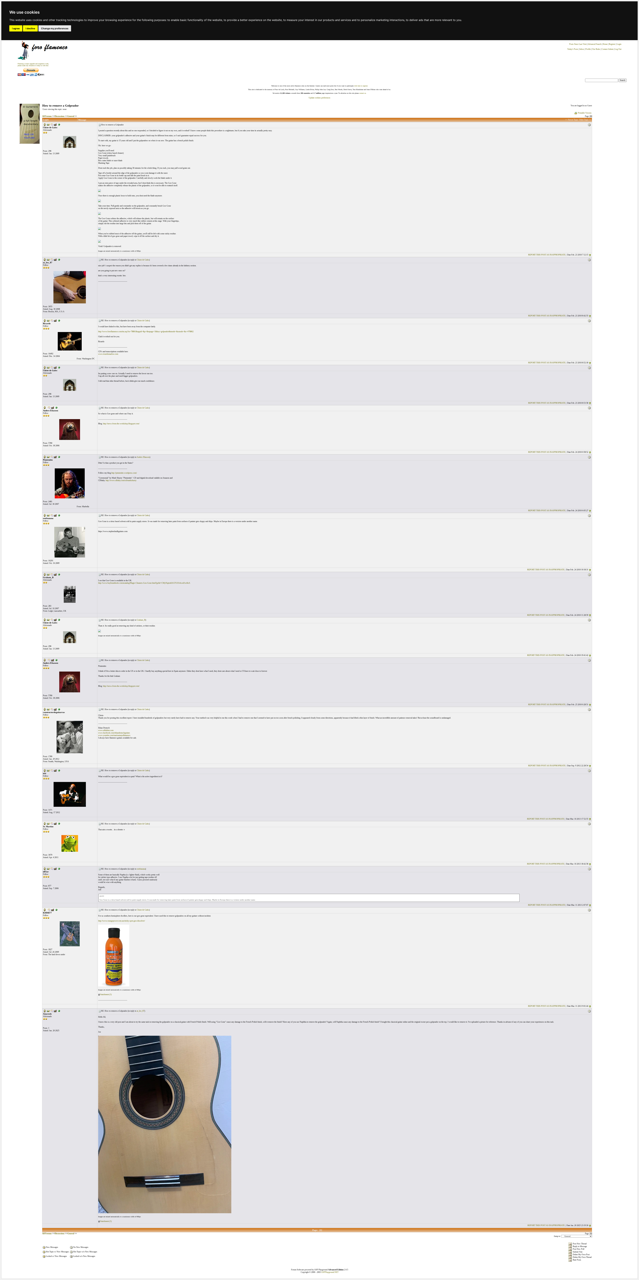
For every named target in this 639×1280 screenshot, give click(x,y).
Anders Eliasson (143, 457)
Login (619, 44)
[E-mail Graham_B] (48, 574)
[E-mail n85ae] (48, 868)
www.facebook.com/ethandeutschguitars (114, 733)
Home (605, 44)
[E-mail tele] (48, 770)
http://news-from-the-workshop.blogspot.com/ (121, 423)
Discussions (60, 116)
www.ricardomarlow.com (108, 354)
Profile (588, 49)
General (70, 116)
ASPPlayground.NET (329, 1272)
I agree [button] (16, 28)
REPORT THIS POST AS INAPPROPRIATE (546, 255)
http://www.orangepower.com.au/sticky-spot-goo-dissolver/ (121, 921)
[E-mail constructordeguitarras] (48, 709)
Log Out (618, 49)
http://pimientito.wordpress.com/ (124, 473)
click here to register (360, 86)
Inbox (581, 49)
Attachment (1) (106, 994)
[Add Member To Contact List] (55, 124)
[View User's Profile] (44, 124)
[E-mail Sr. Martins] (48, 823)
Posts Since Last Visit (577, 44)
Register (612, 44)
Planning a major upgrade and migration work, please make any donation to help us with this (33, 64)
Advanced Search (594, 44)
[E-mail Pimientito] (48, 457)
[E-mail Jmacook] (48, 1010)
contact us (362, 93)
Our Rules (596, 49)
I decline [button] (30, 28)
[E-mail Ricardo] (48, 320)
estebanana (141, 869)
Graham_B (141, 620)
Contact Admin (607, 49)
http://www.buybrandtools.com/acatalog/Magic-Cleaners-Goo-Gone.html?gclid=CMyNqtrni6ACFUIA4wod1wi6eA (144, 583)
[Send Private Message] (51, 124)
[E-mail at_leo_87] (48, 259)
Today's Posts (572, 49)
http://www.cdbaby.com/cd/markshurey (121, 480)
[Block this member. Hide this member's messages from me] (59, 124)
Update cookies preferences (319, 98)
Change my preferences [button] (54, 28)
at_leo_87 (140, 1011)
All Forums (47, 116)
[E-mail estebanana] (48, 515)
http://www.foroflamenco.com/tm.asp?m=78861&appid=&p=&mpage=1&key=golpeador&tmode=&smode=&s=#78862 (146, 331)
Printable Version (584, 113)
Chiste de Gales (143, 260)
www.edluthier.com (105, 730)
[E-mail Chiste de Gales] (48, 124)
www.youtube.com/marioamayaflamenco (114, 735)
